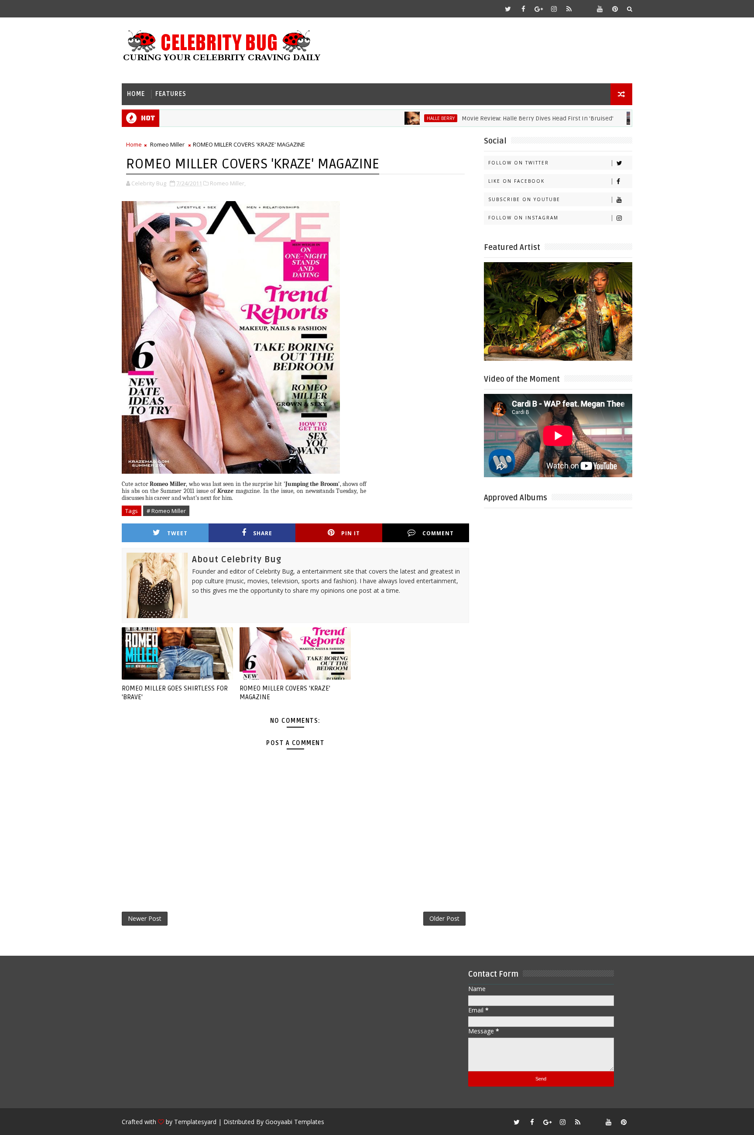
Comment (438, 533)
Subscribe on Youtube (524, 199)
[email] (584, 8)
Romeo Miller (167, 144)
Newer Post (144, 918)
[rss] (569, 8)
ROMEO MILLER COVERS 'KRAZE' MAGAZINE (285, 692)
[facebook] (523, 8)
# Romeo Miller (166, 511)
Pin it (350, 533)
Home (136, 94)
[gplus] (538, 8)
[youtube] (599, 8)
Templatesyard (195, 1122)
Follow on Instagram (523, 218)
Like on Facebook (516, 181)
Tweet (177, 533)
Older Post (444, 918)
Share (262, 533)
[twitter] (507, 8)
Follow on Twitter (518, 163)
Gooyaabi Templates (294, 1122)
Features (170, 94)
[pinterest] (614, 8)
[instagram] (553, 8)
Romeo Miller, (228, 183)
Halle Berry (414, 118)
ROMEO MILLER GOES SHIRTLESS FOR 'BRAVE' (175, 692)
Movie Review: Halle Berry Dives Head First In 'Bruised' (511, 118)
